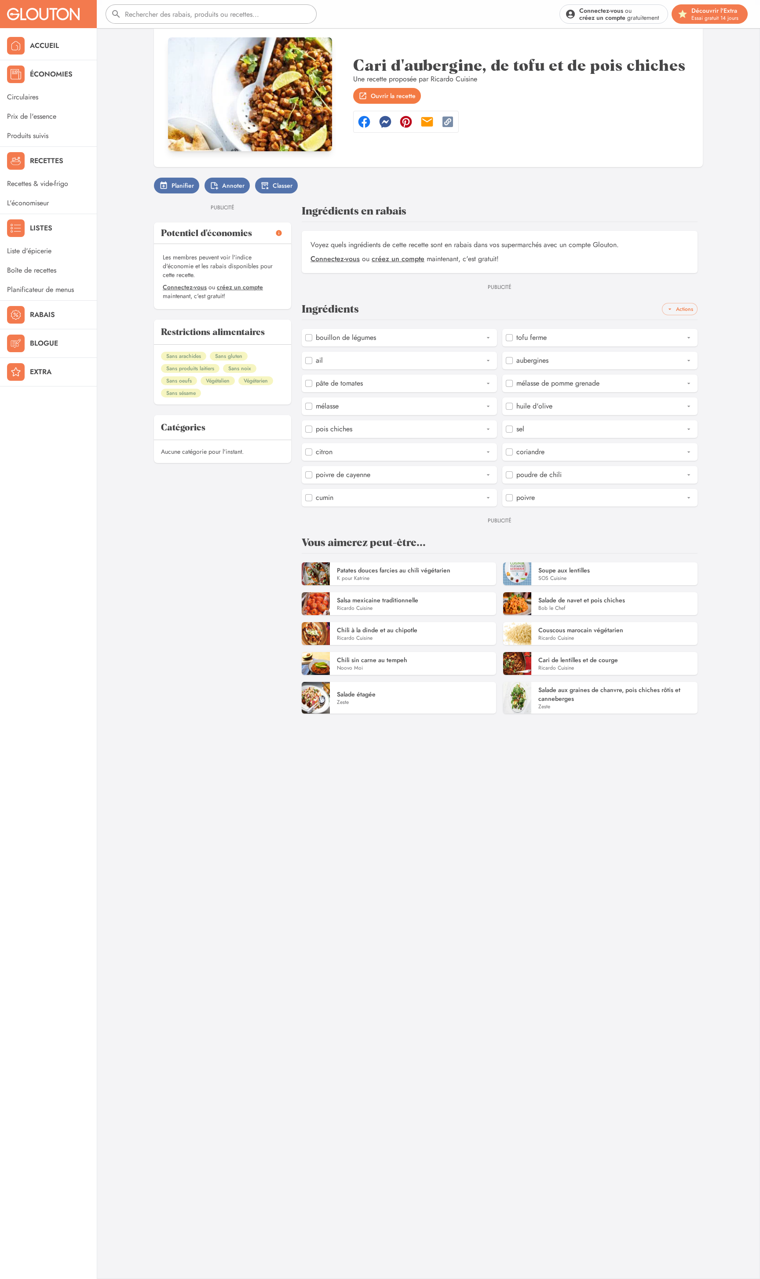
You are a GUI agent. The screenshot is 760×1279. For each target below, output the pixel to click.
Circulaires (22, 97)
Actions (684, 309)
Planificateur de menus (40, 289)
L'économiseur (28, 203)
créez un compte (240, 287)
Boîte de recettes (31, 270)
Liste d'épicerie (29, 251)
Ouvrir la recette (393, 95)
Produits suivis (27, 136)
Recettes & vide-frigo (37, 184)
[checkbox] (308, 337)
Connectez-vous (185, 287)
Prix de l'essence (31, 116)
